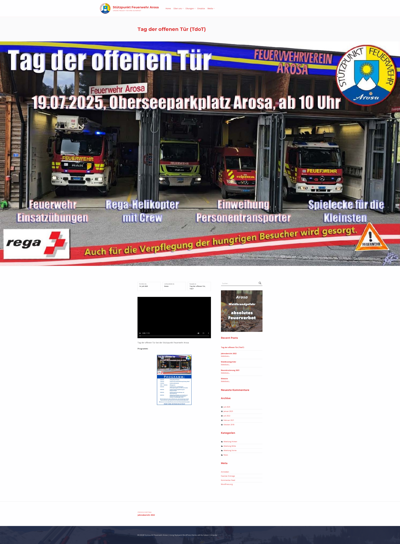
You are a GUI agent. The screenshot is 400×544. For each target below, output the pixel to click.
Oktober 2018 (229, 424)
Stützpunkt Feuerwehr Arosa (136, 7)
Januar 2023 (228, 411)
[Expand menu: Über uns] (183, 8)
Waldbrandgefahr (228, 362)
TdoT (192, 289)
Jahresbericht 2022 (228, 353)
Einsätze (201, 8)
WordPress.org (227, 484)
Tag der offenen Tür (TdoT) (232, 347)
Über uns (177, 8)
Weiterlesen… (225, 356)
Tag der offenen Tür (197, 286)
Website (224, 378)
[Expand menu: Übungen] (195, 8)
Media (210, 8)
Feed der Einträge (228, 476)
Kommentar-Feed (228, 480)
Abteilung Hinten (230, 441)
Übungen (189, 8)
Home (168, 8)
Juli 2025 (227, 407)
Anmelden (225, 472)
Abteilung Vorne (230, 450)
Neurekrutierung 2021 (230, 370)
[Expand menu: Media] (214, 8)
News (166, 286)
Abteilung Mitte (230, 446)
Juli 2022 (227, 416)
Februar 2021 (229, 420)
